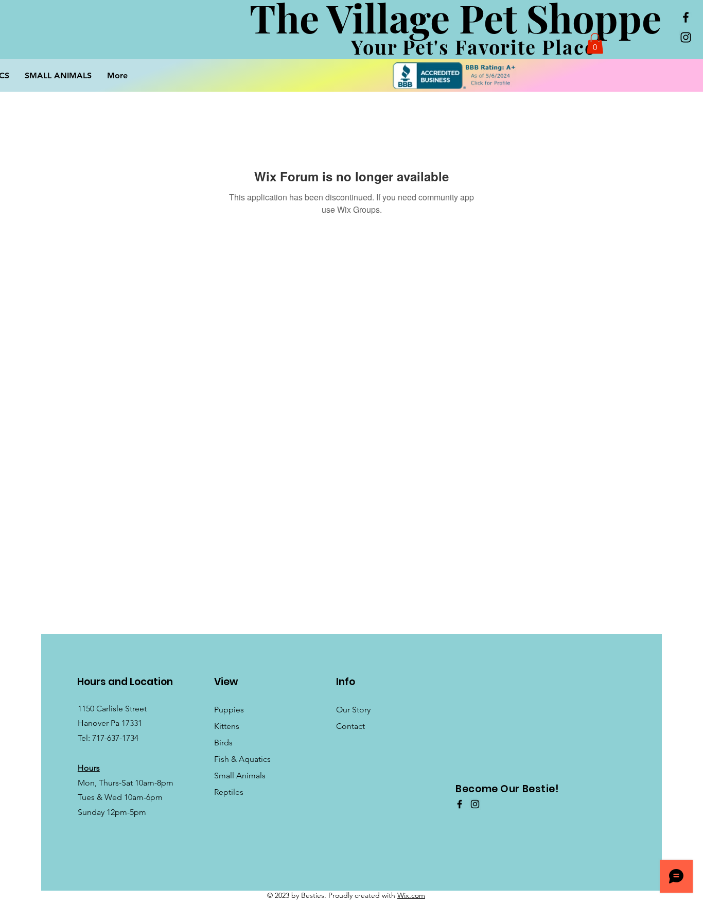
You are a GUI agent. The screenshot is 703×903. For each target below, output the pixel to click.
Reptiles (228, 792)
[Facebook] (686, 17)
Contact (350, 726)
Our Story (353, 709)
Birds (223, 742)
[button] (595, 43)
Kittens (226, 726)
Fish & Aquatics (242, 759)
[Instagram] (686, 37)
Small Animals (240, 775)
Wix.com (411, 895)
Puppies (229, 709)
